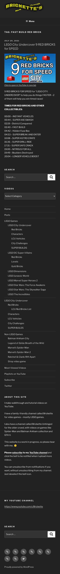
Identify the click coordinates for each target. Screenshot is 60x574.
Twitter (8, 386)
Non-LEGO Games (13, 334)
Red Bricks (16, 229)
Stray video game (17, 361)
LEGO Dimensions (17, 271)
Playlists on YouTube (15, 374)
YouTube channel (38, 452)
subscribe (17, 452)
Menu (31, 21)
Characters (17, 234)
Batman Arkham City (18, 338)
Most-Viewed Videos (15, 368)
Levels (14, 261)
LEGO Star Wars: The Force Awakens (26, 285)
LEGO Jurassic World (18, 276)
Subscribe (9, 380)
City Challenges (19, 243)
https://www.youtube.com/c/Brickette (23, 506)
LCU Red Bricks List (21, 309)
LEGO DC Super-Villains (20, 253)
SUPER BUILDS (19, 248)
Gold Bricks (17, 266)
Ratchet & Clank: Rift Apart (21, 357)
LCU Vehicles (18, 238)
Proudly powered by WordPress (19, 567)
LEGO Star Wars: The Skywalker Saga (27, 289)
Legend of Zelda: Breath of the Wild (26, 343)
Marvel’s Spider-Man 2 (19, 352)
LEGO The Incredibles (19, 294)
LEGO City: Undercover (19, 225)
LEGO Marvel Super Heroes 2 (23, 280)
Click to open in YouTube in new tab (20, 85)
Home (7, 209)
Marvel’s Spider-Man (18, 347)
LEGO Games (11, 221)
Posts (7, 215)
